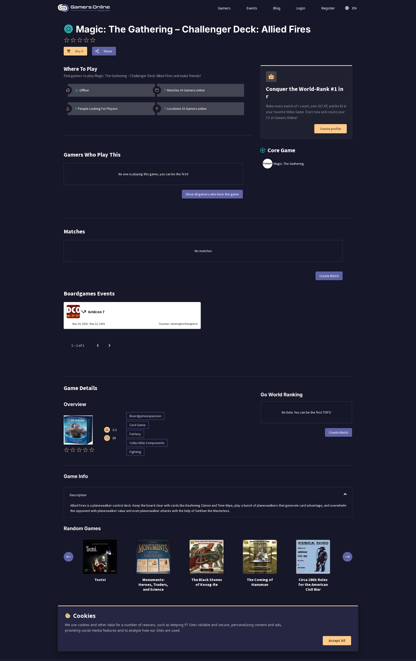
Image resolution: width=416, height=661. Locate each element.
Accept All (337, 640)
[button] (208, 495)
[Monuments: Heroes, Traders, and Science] (153, 557)
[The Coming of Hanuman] (260, 557)
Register (328, 8)
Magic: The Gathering (289, 163)
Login (300, 8)
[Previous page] (98, 345)
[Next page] (109, 345)
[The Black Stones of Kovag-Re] (206, 557)
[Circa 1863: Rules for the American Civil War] (313, 557)
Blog (276, 8)
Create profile (330, 129)
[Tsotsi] (100, 557)
